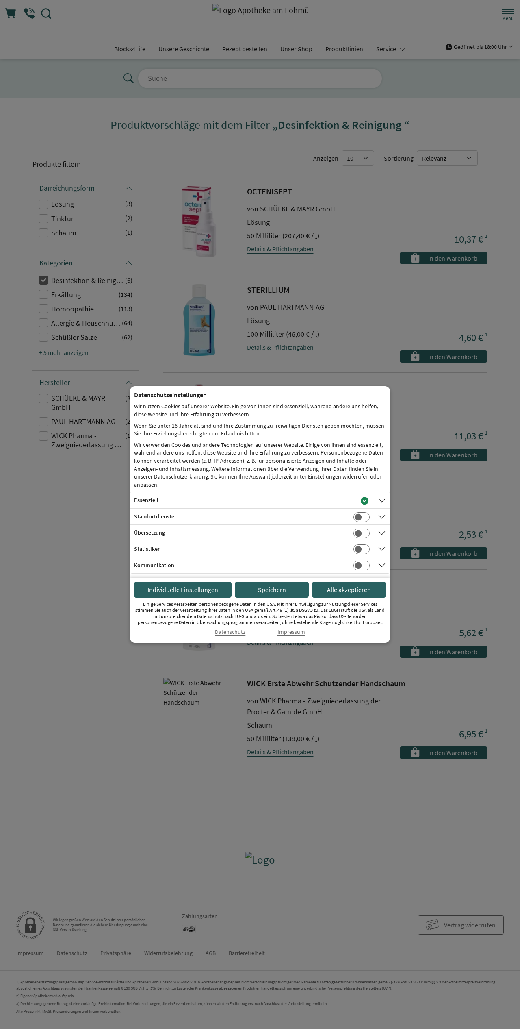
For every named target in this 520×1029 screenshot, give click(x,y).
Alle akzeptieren (349, 589)
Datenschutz (230, 632)
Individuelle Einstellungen (182, 589)
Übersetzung (149, 532)
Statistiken (147, 549)
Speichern (272, 589)
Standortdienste (154, 516)
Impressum (291, 632)
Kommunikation (154, 565)
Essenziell (146, 500)
